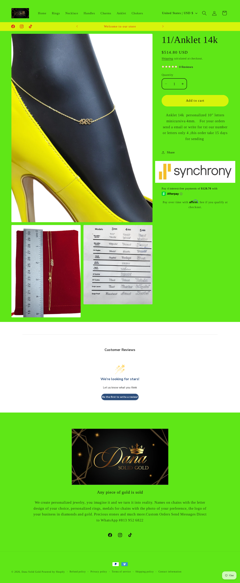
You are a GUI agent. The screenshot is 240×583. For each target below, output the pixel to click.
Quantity (167, 75)
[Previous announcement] (77, 26)
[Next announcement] (163, 26)
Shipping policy (144, 571)
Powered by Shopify (53, 571)
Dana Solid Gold (31, 571)
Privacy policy (98, 571)
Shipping (167, 58)
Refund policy (78, 571)
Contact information (169, 571)
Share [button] (171, 152)
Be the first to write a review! (120, 397)
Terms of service (121, 571)
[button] (204, 13)
